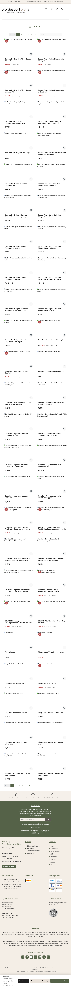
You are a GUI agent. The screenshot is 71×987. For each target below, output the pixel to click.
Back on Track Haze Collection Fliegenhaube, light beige (49, 185)
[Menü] (46, 9)
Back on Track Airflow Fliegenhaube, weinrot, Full (51, 91)
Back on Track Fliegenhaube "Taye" (18, 152)
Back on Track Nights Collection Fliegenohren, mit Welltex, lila (16, 309)
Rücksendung (31, 853)
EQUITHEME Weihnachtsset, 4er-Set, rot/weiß (51, 622)
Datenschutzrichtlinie (29, 824)
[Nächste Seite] (31, 34)
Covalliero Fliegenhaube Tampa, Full (51, 371)
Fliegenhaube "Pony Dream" (48, 683)
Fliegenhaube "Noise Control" (16, 683)
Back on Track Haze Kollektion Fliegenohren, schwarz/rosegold (16, 216)
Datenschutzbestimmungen (35, 830)
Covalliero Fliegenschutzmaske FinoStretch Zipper (49, 497)
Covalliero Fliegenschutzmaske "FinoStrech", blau (16, 434)
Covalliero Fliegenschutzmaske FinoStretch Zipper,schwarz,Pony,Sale (52, 528)
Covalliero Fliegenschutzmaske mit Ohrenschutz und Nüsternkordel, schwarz (17, 590)
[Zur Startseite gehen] (15, 10)
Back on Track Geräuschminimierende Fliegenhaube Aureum (52, 153)
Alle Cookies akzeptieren (60, 981)
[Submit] (48, 819)
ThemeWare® (53, 971)
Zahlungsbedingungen (33, 846)
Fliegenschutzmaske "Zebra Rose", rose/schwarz (51, 774)
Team (52, 846)
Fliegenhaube (10, 652)
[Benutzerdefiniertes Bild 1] (28, 881)
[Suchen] (51, 9)
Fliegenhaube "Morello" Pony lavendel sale (52, 653)
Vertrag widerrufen (9, 867)
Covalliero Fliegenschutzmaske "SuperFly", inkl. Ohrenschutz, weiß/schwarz (49, 434)
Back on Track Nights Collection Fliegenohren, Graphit (16, 278)
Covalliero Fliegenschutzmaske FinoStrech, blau (49, 465)
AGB (34, 832)
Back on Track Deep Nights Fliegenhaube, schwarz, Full (15, 122)
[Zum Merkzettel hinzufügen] (31, 54)
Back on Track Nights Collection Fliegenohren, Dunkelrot (49, 247)
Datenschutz (54, 848)
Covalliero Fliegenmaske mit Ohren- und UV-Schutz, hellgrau (18, 403)
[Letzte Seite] (35, 34)
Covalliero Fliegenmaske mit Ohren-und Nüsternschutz (51, 403)
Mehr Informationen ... (8, 985)
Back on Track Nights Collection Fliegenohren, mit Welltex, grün (49, 278)
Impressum (54, 856)
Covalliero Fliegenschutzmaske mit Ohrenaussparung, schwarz (51, 559)
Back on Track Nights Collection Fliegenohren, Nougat (49, 309)
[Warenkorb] (67, 9)
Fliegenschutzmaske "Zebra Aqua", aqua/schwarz (18, 774)
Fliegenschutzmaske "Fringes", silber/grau (16, 743)
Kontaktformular (16, 861)
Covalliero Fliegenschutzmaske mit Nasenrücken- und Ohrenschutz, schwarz (17, 559)
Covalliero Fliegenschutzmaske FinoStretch (16, 497)
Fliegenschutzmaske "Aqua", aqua (50, 713)
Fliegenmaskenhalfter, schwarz (16, 713)
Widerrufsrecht (55, 851)
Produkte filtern (36, 27)
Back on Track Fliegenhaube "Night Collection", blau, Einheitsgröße (50, 122)
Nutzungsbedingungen (43, 824)
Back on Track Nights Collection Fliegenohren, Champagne (49, 216)
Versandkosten (34, 967)
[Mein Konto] (62, 9)
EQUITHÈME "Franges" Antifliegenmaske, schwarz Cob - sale (18, 622)
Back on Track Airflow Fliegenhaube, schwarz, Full (18, 91)
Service (28, 842)
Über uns (52, 842)
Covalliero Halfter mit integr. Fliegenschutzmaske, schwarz (49, 590)
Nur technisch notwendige (39, 981)
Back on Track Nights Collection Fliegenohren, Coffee (16, 247)
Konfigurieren (23, 981)
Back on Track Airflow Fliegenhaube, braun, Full (51, 60)
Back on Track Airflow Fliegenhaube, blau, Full (18, 60)
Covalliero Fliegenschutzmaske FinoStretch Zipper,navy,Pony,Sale (17, 528)
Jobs (52, 864)
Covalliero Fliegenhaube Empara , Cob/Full (17, 372)
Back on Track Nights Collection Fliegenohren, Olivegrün (16, 341)
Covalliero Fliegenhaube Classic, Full (51, 340)
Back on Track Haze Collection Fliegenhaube (16, 185)
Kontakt (53, 862)
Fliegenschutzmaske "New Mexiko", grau (51, 743)
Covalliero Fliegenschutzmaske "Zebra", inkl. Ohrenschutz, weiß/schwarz (16, 466)
